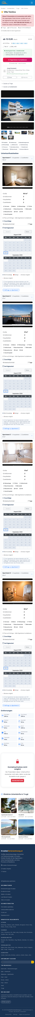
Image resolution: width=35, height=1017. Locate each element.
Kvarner (4, 930)
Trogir (17, 8)
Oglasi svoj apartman (24, 1014)
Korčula (13, 955)
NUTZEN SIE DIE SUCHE (21, 22)
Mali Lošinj (16, 932)
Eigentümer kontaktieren (18, 60)
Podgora (30, 947)
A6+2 (14, 43)
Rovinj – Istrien (5, 980)
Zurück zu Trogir (8, 83)
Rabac (2, 926)
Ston (30, 955)
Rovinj (6, 926)
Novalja (21, 932)
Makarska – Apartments (7, 974)
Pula (31, 924)
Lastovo (18, 955)
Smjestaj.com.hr (5, 915)
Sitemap (15, 1014)
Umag (10, 926)
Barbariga (3, 924)
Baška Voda (4, 947)
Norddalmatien (6, 937)
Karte (10, 77)
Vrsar (14, 926)
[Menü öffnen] (32, 3)
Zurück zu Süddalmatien (10, 87)
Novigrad (22, 924)
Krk (11, 932)
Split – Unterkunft (5, 971)
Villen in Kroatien (5, 900)
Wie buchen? (6, 1001)
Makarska (20, 947)
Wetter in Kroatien (6, 894)
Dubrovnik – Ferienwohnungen (9, 968)
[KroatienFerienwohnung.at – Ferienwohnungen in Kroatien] (4, 2)
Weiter (28, 231)
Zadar (2, 942)
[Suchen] (32, 962)
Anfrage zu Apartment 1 (12, 290)
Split (2, 949)
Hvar (16, 947)
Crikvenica (7, 932)
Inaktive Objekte (6, 868)
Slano (26, 955)
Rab (7, 934)
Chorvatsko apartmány (7, 907)
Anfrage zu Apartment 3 (12, 567)
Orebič (22, 955)
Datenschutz (8, 1014)
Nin (7, 940)
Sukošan (24, 940)
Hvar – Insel (4, 977)
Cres (2, 932)
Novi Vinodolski (28, 932)
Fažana (9, 924)
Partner (4, 871)
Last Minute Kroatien (6, 897)
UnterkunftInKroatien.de (7, 909)
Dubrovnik (4, 952)
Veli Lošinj (11, 934)
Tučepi (9, 949)
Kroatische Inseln (5, 891)
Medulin (17, 924)
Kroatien (3, 8)
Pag (16, 940)
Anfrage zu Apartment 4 (12, 705)
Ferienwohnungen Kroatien (8, 888)
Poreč (27, 924)
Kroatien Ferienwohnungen (9, 865)
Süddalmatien (10, 8)
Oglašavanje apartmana (8, 881)
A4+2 (17, 43)
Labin (13, 924)
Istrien (3, 922)
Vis (13, 949)
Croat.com (4, 912)
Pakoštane (11, 940)
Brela (12, 947)
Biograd (3, 940)
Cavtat (2, 955)
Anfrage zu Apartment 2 (12, 428)
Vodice (31, 940)
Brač (9, 947)
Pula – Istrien (4, 982)
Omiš (25, 947)
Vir (28, 940)
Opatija (3, 934)
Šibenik (19, 940)
